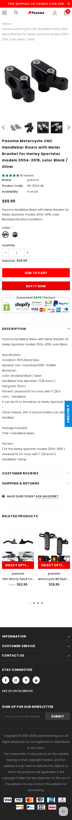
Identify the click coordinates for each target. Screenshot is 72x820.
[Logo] (36, 12)
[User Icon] (55, 13)
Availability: (10, 192)
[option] (36, 81)
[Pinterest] (26, 680)
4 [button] (42, 603)
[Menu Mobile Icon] (4, 12)
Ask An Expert (47, 496)
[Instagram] (15, 680)
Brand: (6, 180)
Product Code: (12, 186)
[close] (69, 4)
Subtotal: (8, 261)
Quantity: (8, 245)
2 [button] (34, 603)
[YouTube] (36, 680)
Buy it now (36, 286)
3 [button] (38, 603)
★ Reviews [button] (68, 414)
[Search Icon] (16, 13)
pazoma (33, 180)
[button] (11, 175)
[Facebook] (5, 680)
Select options (19, 565)
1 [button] (30, 603)
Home (6, 24)
